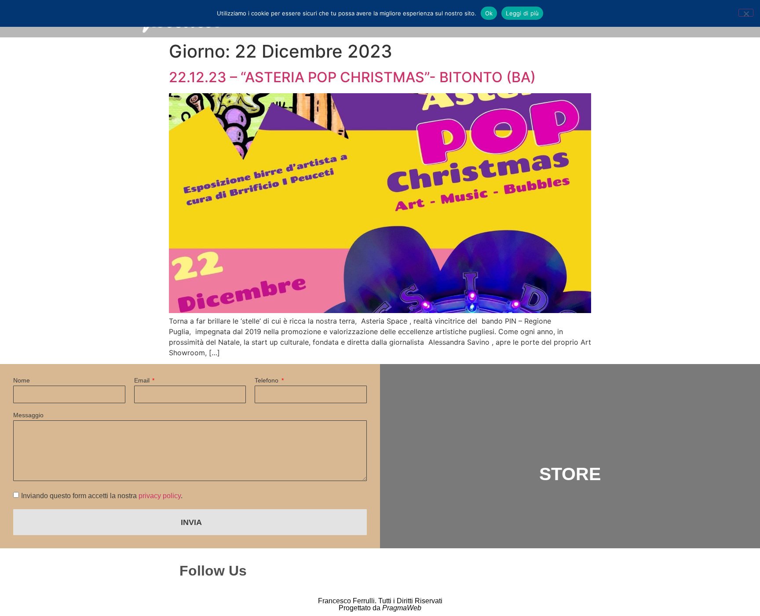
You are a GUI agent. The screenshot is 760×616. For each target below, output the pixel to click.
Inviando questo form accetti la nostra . (102, 495)
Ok (489, 13)
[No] (745, 13)
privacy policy (160, 495)
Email (142, 380)
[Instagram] (387, 571)
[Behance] (464, 571)
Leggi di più (522, 13)
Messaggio (28, 415)
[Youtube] (502, 571)
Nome (21, 380)
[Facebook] (425, 571)
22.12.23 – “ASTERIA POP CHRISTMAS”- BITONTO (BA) (352, 77)
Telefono (267, 380)
